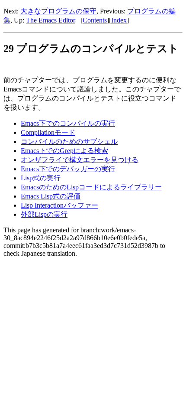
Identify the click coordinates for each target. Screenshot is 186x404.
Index (119, 20)
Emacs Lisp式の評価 (50, 196)
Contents (95, 20)
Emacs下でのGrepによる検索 (64, 150)
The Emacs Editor (50, 20)
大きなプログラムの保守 (58, 11)
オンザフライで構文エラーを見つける (79, 159)
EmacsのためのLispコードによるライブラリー (91, 187)
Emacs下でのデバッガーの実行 (68, 169)
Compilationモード (48, 132)
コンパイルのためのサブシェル (69, 141)
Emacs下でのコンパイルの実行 (68, 123)
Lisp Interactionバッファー (59, 205)
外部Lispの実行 (44, 214)
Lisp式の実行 (41, 178)
